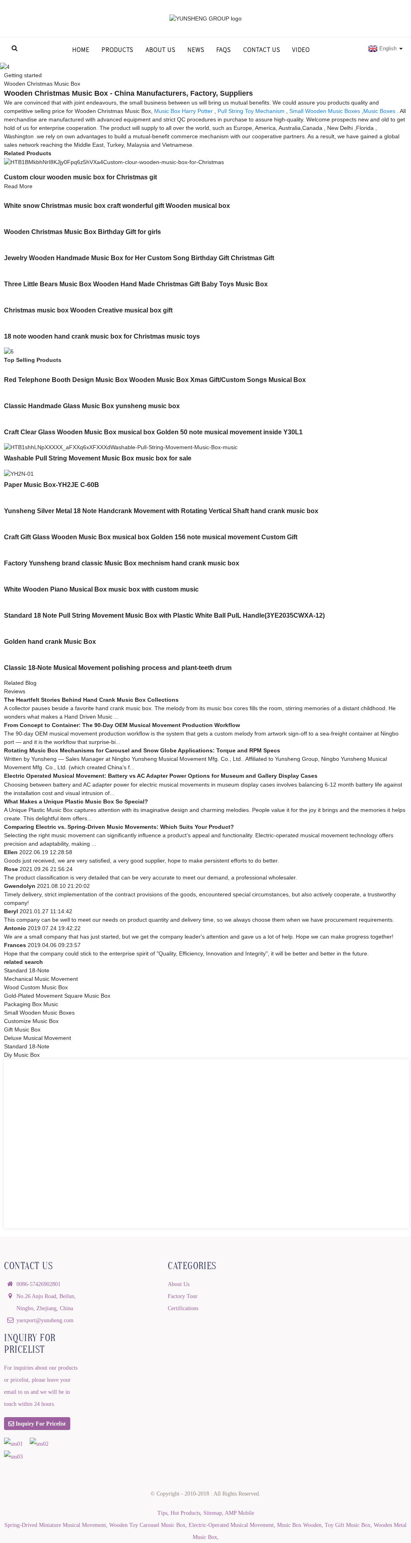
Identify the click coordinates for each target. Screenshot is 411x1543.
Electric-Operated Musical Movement (231, 1525)
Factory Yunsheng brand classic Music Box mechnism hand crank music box (121, 563)
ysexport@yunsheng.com (44, 1320)
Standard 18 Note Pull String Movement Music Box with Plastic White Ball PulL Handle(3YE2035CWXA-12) (164, 615)
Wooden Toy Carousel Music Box (147, 1525)
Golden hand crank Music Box (50, 641)
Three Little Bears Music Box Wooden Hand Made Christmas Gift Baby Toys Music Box (136, 284)
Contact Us (261, 49)
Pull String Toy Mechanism (251, 111)
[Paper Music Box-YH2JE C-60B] (19, 473)
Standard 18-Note (26, 970)
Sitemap (212, 1513)
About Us (160, 49)
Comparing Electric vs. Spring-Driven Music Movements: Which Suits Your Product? (119, 827)
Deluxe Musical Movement (37, 1038)
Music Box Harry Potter (183, 111)
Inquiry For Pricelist (41, 1423)
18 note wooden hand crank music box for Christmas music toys (102, 336)
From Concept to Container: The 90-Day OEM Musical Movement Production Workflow (122, 725)
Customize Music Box (31, 1021)
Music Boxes (379, 111)
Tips (162, 1513)
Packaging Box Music (31, 1004)
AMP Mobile (239, 1513)
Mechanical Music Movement (41, 979)
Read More (18, 186)
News (195, 49)
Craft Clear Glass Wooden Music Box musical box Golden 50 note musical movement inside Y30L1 (153, 432)
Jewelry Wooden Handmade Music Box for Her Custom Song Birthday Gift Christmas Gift (139, 258)
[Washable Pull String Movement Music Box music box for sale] (121, 447)
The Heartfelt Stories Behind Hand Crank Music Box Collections (91, 700)
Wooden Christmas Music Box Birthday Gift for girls (82, 231)
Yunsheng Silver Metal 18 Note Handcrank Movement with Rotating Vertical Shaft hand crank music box (161, 510)
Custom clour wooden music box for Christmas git (80, 177)
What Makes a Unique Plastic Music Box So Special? (76, 801)
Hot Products (185, 1513)
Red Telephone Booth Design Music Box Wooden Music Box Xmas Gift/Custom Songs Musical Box (155, 379)
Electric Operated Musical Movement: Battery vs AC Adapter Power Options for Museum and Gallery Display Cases (160, 776)
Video (301, 49)
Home (81, 49)
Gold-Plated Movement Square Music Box (57, 995)
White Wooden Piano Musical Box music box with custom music (101, 589)
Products (117, 49)
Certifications (183, 1308)
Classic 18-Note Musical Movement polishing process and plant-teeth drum (118, 667)
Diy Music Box (22, 1055)
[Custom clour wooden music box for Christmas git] (114, 161)
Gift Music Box (22, 1029)
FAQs (223, 49)
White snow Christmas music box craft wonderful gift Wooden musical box (117, 205)
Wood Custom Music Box (36, 987)
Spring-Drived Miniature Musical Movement (55, 1525)
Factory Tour (182, 1296)
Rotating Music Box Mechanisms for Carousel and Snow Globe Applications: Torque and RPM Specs (142, 750)
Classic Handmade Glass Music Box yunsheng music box (92, 406)
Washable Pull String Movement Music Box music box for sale (97, 458)
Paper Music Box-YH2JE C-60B (51, 484)
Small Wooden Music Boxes (324, 111)
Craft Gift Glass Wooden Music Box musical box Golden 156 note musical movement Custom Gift (150, 537)
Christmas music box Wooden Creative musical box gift (88, 310)
